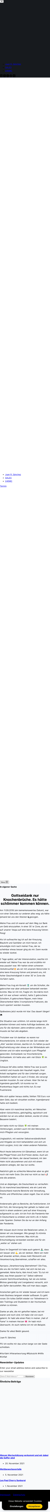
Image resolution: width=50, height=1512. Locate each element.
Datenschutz (19, 1494)
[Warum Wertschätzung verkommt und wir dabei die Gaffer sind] (25, 1450)
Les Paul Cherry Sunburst (13, 1480)
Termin (3, 486)
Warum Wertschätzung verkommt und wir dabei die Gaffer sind (24, 1456)
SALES (8, 477)
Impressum (5, 1494)
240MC (8, 481)
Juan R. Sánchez (13, 474)
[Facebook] (1, 1500)
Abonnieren (29, 1376)
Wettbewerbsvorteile (11, 1469)
